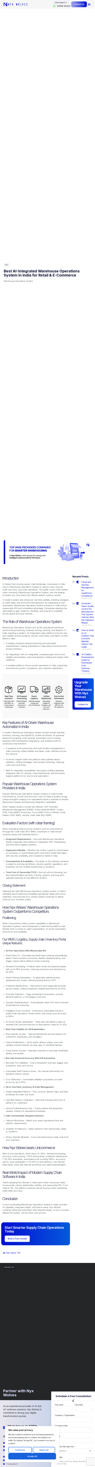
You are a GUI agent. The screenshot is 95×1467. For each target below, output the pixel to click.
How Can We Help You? (64, 1447)
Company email (61, 1426)
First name (59, 1405)
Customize (20, 1450)
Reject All (43, 1450)
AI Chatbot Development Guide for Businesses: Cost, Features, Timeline (87, 662)
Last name (79, 1405)
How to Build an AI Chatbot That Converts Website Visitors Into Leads (87, 638)
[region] (32, 1444)
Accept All (32, 1456)
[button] (60, 2)
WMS (6, 265)
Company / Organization (65, 1415)
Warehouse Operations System (24, 587)
